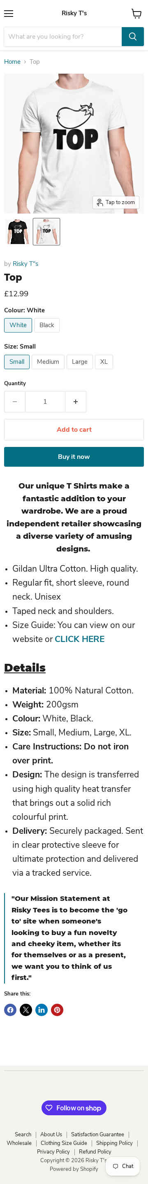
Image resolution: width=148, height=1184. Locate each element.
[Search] (133, 36)
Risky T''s (25, 264)
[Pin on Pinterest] (57, 1010)
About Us (51, 1134)
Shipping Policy (114, 1143)
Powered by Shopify (74, 1169)
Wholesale (19, 1143)
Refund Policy (95, 1152)
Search (23, 1134)
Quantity (15, 384)
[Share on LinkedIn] (41, 1010)
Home (12, 61)
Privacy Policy (53, 1152)
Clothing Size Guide (64, 1143)
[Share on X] (26, 1010)
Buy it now (74, 456)
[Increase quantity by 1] (75, 401)
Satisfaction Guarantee (97, 1134)
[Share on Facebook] (10, 1010)
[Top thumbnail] (18, 232)
